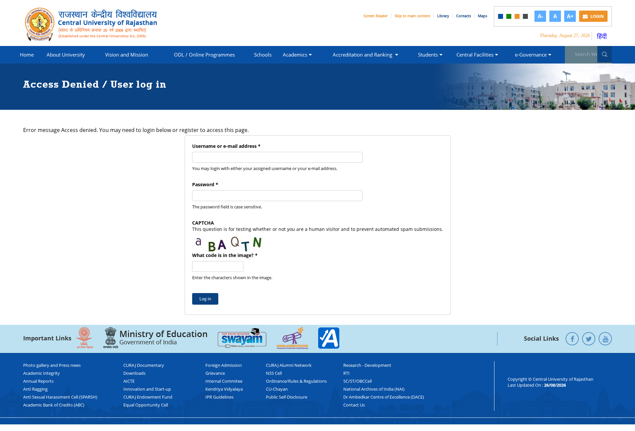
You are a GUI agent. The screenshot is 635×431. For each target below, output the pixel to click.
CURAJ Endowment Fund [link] (147, 397)
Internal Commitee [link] (223, 381)
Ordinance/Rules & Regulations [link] (296, 381)
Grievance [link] (215, 373)
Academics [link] (295, 54)
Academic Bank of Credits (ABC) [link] (53, 405)
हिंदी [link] (602, 36)
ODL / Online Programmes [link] (204, 54)
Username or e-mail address (226, 146)
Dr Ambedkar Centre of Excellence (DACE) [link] (383, 397)
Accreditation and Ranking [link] (363, 54)
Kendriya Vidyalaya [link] (224, 389)
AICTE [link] (129, 381)
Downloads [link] (134, 373)
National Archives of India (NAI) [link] (373, 389)
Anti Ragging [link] (35, 389)
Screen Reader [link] (375, 15)
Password (205, 184)
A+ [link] (570, 16)
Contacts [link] (463, 15)
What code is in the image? (225, 255)
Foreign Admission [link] (223, 365)
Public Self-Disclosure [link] (286, 397)
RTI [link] (346, 373)
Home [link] (27, 54)
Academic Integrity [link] (41, 373)
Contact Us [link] (354, 405)
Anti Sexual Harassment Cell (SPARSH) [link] (60, 397)
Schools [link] (263, 54)
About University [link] (66, 54)
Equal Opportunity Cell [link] (145, 405)
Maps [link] (482, 15)
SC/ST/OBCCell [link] (357, 381)
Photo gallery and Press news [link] (52, 365)
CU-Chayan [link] (277, 389)
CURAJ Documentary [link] (143, 365)
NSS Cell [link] (274, 373)
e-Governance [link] (531, 54)
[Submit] (604, 54)
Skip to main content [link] (412, 15)
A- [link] (540, 16)
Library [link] (443, 15)
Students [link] (428, 54)
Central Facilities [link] (474, 54)
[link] (500, 16)
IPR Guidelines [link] (219, 397)
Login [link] (596, 16)
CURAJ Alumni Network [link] (289, 365)
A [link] (555, 16)
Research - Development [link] (367, 365)
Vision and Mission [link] (126, 54)
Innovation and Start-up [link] (147, 389)
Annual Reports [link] (38, 381)
